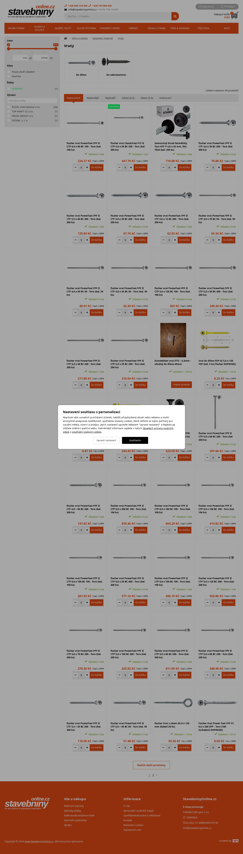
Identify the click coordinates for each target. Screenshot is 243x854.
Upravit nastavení (106, 440)
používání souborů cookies (86, 431)
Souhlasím (135, 440)
